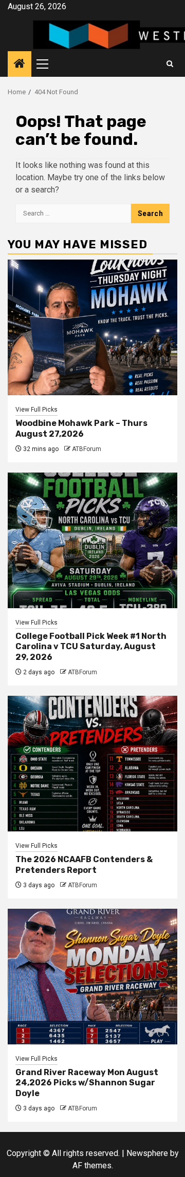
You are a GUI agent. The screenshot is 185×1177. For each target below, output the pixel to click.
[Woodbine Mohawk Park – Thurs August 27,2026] (92, 327)
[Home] (19, 64)
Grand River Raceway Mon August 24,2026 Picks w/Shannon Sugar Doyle (86, 1083)
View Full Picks (36, 409)
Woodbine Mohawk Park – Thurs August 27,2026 (81, 428)
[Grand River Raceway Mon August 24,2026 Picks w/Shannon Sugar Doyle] (92, 976)
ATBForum (86, 449)
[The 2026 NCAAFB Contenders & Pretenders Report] (92, 763)
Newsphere (147, 1153)
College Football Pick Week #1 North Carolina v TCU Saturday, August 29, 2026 (90, 646)
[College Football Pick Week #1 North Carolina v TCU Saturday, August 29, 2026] (92, 540)
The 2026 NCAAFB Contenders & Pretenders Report (84, 864)
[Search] (169, 64)
